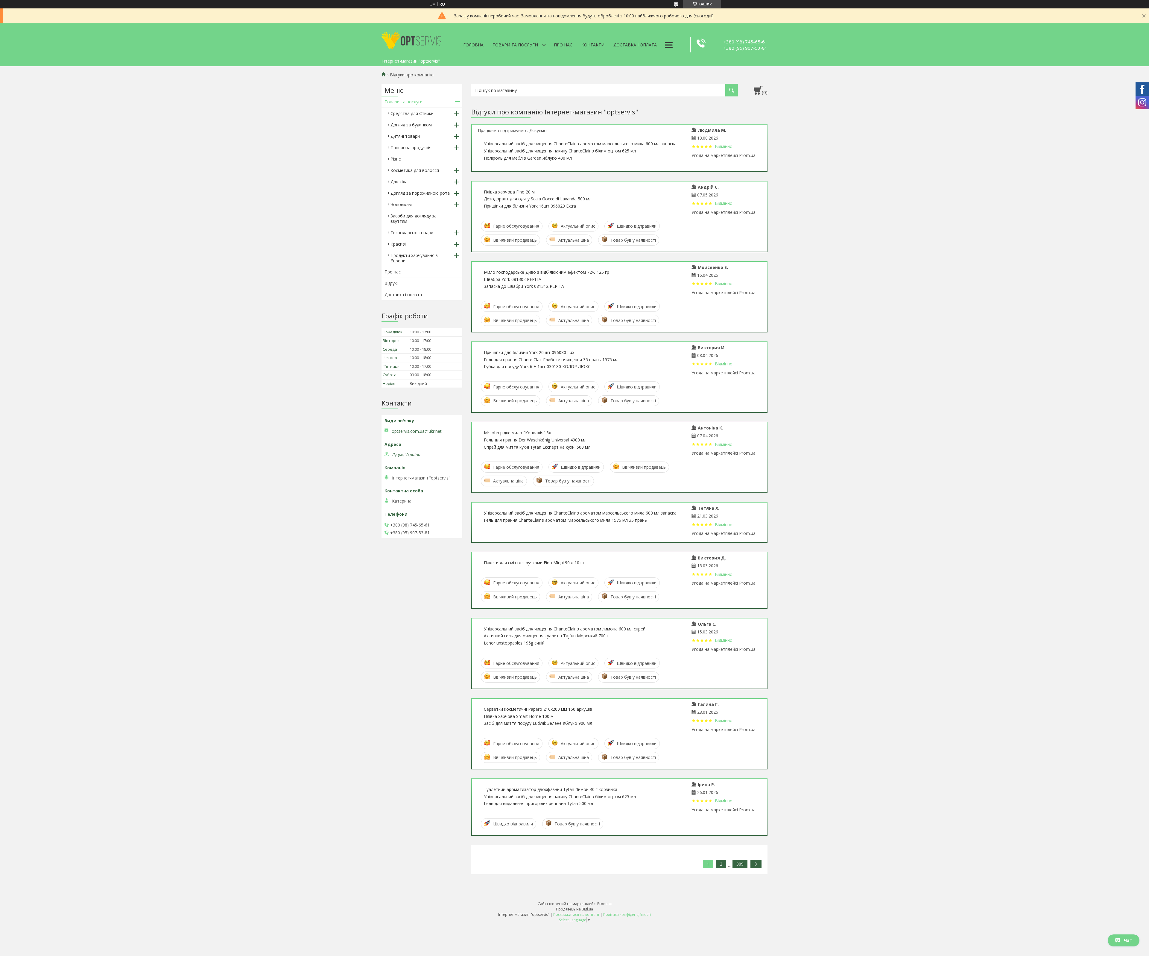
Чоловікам (401, 204)
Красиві (398, 244)
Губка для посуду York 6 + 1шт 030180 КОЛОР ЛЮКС (537, 366)
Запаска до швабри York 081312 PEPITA (524, 286)
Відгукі (391, 283)
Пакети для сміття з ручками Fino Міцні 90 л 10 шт (535, 562)
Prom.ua (604, 903)
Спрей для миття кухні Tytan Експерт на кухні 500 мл (537, 447)
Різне (395, 159)
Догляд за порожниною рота (420, 193)
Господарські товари (411, 232)
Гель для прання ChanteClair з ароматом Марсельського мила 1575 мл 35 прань (565, 520)
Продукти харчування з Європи (414, 258)
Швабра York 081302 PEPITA (512, 279)
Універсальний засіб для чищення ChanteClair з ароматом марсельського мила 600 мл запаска (580, 143)
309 (740, 864)
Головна (473, 45)
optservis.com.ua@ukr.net (417, 431)
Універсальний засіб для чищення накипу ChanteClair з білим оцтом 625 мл (560, 151)
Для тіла (399, 181)
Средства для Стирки (412, 113)
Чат (1128, 940)
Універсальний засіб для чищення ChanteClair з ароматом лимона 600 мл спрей (564, 629)
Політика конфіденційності (627, 914)
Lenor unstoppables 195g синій (514, 643)
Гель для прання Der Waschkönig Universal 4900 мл (535, 440)
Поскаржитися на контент (576, 914)
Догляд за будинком (411, 125)
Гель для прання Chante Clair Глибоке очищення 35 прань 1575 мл (551, 359)
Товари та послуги (515, 45)
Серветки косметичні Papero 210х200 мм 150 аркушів (538, 709)
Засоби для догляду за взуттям (413, 218)
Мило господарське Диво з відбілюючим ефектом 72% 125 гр (546, 272)
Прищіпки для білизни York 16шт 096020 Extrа (530, 206)
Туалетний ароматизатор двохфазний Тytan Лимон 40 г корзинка (550, 789)
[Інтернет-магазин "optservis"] (411, 39)
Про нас (563, 45)
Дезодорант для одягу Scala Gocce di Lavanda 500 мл (538, 199)
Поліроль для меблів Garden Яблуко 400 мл (528, 158)
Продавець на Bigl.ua (574, 909)
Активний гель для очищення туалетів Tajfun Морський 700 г (546, 636)
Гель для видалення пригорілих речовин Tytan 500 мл (538, 803)
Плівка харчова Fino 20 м (509, 192)
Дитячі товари (405, 136)
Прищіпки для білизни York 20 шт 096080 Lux (529, 352)
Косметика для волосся (414, 170)
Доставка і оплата (635, 45)
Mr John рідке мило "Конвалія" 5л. (518, 432)
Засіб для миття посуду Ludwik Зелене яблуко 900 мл (538, 723)
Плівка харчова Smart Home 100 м (519, 716)
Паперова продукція (410, 147)
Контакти (592, 45)
